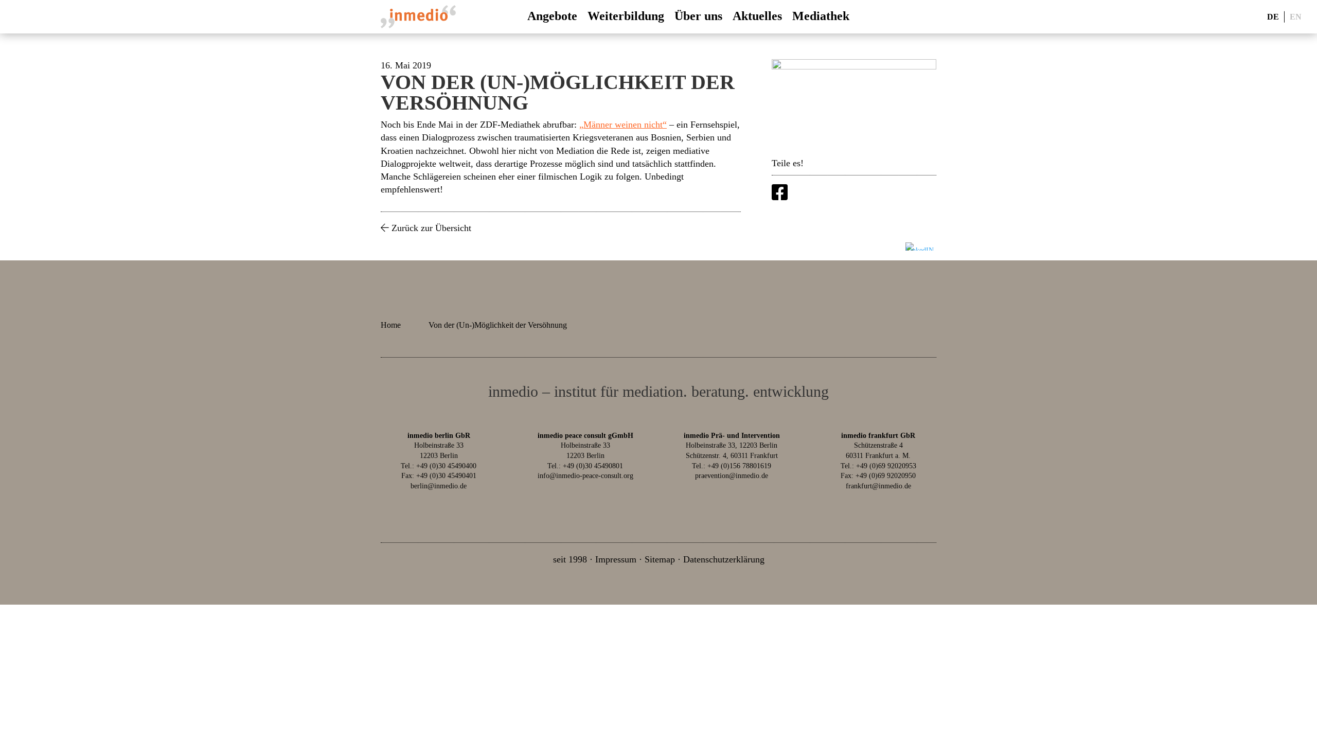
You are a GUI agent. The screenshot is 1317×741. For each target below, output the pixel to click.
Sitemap (660, 559)
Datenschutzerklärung (723, 559)
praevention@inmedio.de (731, 476)
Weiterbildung (626, 16)
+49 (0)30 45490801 (593, 466)
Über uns (698, 16)
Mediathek (820, 16)
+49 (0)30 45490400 (446, 466)
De (1273, 16)
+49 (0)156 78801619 (739, 466)
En (1296, 16)
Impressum (615, 559)
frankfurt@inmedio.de (878, 486)
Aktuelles (757, 16)
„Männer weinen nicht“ (623, 124)
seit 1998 (570, 559)
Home (391, 325)
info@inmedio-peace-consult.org (585, 476)
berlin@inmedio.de (439, 486)
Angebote (552, 16)
